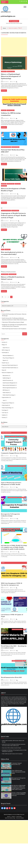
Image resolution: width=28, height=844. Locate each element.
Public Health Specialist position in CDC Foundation (14, 328)
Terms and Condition (20, 818)
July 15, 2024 (13, 455)
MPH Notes (5, 390)
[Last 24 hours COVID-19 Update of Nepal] (14, 605)
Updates (4, 415)
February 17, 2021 (14, 220)
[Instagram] (24, 1)
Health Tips (5, 362)
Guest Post (5, 347)
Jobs (4, 400)
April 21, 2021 (13, 680)
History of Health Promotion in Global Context (12, 278)
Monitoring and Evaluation (9, 387)
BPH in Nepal (4, 110)
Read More (4, 90)
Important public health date (9, 365)
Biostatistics (6, 375)
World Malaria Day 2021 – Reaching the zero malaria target (14, 647)
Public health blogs (6, 407)
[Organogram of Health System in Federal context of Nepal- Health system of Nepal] (14, 208)
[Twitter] (21, 1)
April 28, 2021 (13, 155)
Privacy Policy (19, 816)
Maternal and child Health (9, 385)
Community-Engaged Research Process (13, 453)
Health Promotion (5, 274)
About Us (9, 816)
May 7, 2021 (13, 81)
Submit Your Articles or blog (10, 818)
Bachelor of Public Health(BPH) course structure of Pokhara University (19, 794)
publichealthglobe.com (8, 16)
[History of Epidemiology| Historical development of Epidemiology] (14, 63)
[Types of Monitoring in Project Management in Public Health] (14, 473)
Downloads (4, 352)
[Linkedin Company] (12, 808)
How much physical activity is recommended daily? (12, 253)
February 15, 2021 (14, 257)
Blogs (3, 249)
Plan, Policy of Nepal (8, 358)
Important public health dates (9, 367)
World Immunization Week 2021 (11, 677)
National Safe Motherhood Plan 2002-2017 (12, 151)
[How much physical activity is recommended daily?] (14, 241)
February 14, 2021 (14, 282)
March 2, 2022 (13, 518)
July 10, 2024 (13, 487)
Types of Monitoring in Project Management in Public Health (11, 484)
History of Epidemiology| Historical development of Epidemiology (11, 76)
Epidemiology (4, 71)
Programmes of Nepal (7, 402)
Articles (4, 342)
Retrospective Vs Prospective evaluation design (10, 515)
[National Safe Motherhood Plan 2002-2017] (14, 138)
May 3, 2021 (13, 619)
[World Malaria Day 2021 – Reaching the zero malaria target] (14, 636)
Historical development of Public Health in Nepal (13, 189)
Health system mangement (6, 210)
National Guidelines (7, 355)
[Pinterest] (26, 1)
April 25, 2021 (13, 650)
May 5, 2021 (13, 118)
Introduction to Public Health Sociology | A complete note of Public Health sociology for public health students (14, 547)
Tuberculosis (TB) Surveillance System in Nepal (13, 322)
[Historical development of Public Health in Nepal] (14, 175)
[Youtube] (14, 808)
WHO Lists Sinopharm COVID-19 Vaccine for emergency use (11, 584)
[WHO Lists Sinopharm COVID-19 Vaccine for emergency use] (14, 573)
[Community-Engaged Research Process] (14, 443)
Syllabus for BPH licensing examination (10, 114)
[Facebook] (2, 808)
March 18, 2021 (13, 193)
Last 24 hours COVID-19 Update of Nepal (12, 616)
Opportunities (5, 397)
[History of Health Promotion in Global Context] (14, 272)
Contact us (13, 816)
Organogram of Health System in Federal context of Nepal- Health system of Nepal (13, 215)
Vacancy (4, 417)
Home (4, 28)
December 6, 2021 (14, 551)
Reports (5, 360)
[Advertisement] (14, 46)
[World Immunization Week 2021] (14, 668)
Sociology (4, 410)
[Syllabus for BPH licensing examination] (14, 102)
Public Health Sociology (8, 395)
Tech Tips (4, 412)
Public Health (17, 183)
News (3, 370)
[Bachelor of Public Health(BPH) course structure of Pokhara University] (6, 795)
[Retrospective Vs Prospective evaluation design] (14, 504)
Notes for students (11, 71)
